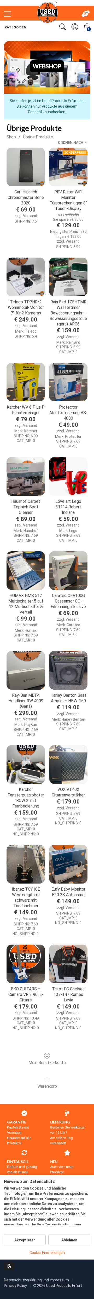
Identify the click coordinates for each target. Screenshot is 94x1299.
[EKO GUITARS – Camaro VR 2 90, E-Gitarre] (26, 964)
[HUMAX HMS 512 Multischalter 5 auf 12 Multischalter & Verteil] (26, 570)
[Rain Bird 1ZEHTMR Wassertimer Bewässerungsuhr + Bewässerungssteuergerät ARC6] (68, 277)
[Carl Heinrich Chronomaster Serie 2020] (26, 167)
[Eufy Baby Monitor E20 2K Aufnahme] (68, 864)
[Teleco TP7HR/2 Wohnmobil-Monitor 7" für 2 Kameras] (26, 277)
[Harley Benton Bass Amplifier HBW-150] (68, 670)
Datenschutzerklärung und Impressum (37, 1280)
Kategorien (15, 27)
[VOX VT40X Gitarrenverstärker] (68, 764)
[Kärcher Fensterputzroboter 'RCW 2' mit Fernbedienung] (26, 764)
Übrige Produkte (38, 136)
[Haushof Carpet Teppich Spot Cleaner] (26, 476)
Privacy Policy (16, 1285)
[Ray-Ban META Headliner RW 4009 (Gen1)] (26, 670)
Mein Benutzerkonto (47, 1062)
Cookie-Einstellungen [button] (47, 1253)
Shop (11, 136)
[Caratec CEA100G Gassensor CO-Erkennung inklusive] (68, 570)
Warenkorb (47, 1086)
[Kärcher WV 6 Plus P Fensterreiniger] (26, 382)
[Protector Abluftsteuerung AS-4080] (68, 382)
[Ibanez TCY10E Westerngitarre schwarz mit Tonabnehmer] (26, 864)
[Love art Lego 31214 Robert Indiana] (68, 476)
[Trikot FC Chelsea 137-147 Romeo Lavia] (68, 964)
